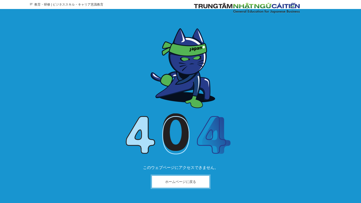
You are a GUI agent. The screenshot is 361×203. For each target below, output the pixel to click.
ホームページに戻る (180, 182)
